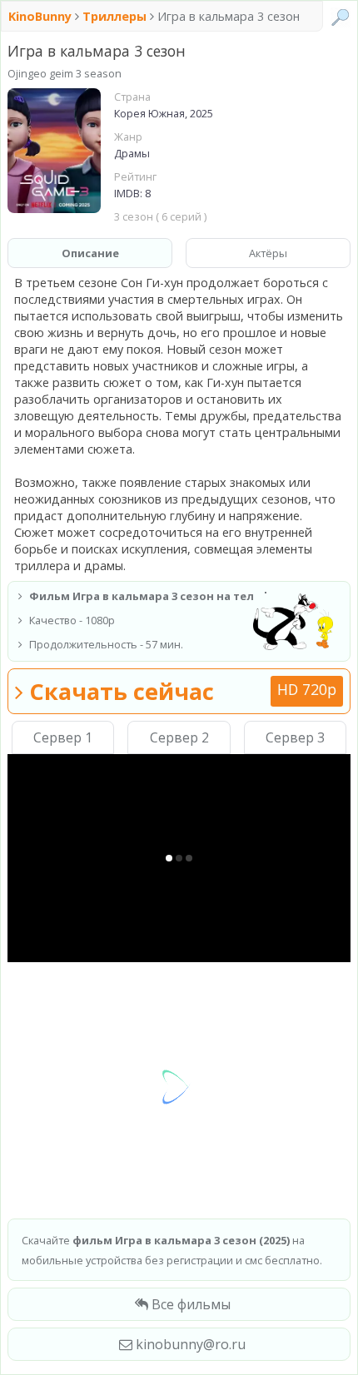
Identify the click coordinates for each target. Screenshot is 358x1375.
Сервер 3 (295, 737)
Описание (90, 253)
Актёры (268, 253)
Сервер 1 (62, 737)
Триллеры (114, 16)
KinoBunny (41, 16)
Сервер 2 (179, 737)
